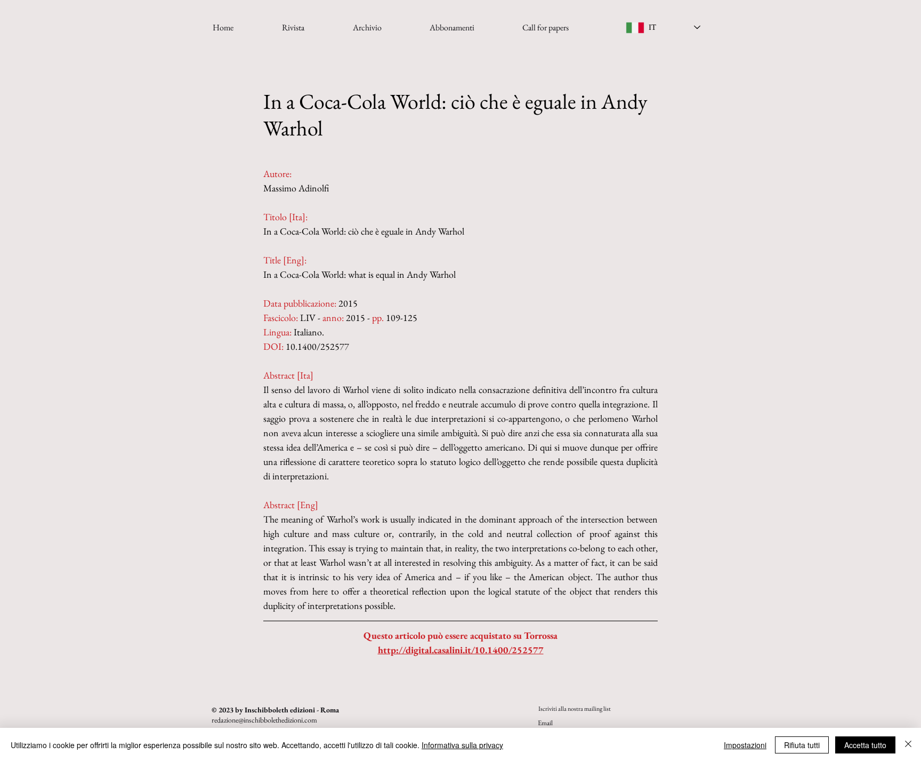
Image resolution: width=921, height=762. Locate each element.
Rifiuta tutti (802, 745)
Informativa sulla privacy (462, 745)
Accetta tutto (865, 745)
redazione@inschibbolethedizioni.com (264, 720)
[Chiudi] (908, 744)
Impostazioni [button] (745, 745)
